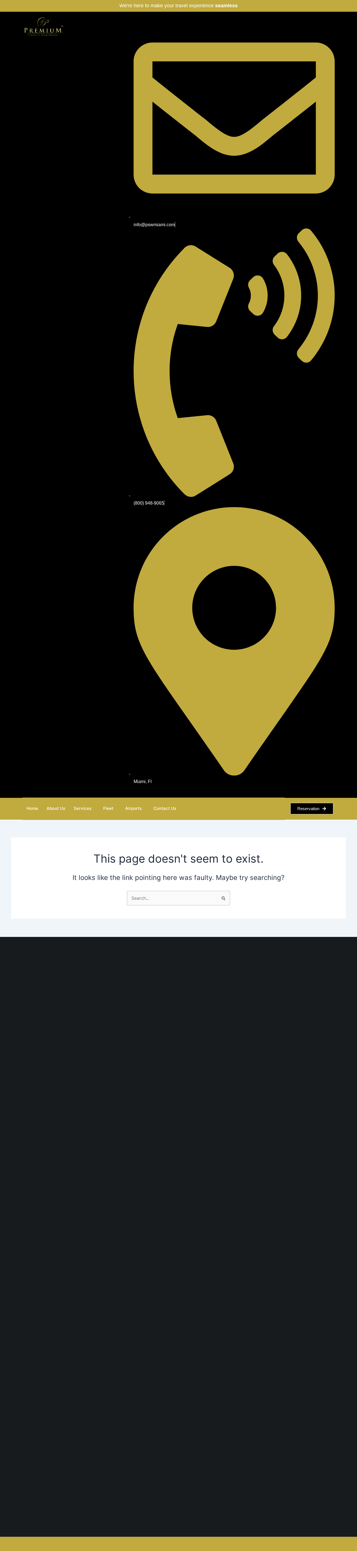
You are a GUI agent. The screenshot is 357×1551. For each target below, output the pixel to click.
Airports (133, 808)
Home (32, 808)
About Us (56, 808)
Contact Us (164, 808)
